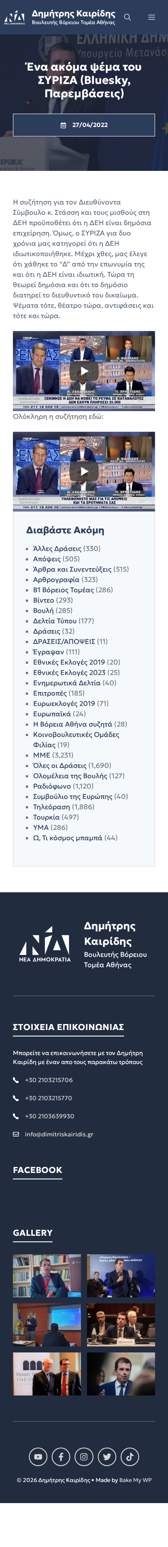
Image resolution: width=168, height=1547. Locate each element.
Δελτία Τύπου (55, 620)
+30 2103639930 (50, 1116)
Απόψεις (47, 558)
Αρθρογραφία (56, 579)
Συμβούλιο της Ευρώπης (72, 796)
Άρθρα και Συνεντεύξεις (72, 569)
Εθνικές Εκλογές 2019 (69, 662)
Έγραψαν (48, 651)
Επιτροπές (50, 693)
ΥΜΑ (41, 827)
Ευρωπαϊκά (52, 713)
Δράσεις (46, 631)
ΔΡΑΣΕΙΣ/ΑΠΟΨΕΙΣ (64, 641)
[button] (127, 17)
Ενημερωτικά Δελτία (67, 682)
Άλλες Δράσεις (57, 548)
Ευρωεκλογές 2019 (64, 703)
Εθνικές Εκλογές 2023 (69, 672)
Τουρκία (46, 817)
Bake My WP (135, 1480)
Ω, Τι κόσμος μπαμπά (68, 837)
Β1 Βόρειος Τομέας (63, 589)
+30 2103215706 (49, 1080)
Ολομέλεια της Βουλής (70, 775)
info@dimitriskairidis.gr (59, 1134)
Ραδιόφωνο (52, 786)
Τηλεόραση (51, 806)
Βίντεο (43, 600)
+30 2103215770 (48, 1098)
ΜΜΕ (41, 755)
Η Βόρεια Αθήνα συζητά (72, 724)
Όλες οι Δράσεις (60, 765)
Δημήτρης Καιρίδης (73, 13)
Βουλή (43, 610)
